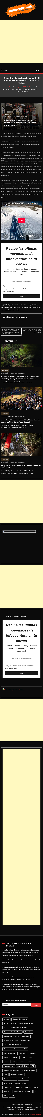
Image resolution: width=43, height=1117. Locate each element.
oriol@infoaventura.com (20, 117)
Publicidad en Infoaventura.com (14, 1107)
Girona (29, 1062)
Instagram (11, 1109)
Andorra (6, 1019)
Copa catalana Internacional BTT (15, 1049)
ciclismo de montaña (11, 1040)
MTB (17, 310)
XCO (12, 1096)
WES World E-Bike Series (22, 1091)
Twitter (36, 1107)
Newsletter (28, 1105)
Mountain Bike (26, 307)
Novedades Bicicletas (11, 1070)
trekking (19, 1087)
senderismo (23, 1079)
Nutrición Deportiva (28, 1070)
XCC (36, 1091)
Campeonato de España (18, 1027)
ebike (30, 1057)
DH (29, 305)
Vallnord (28, 1087)
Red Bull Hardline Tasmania (23, 382)
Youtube (18, 1109)
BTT (7, 305)
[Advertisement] (21, 41)
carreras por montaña (11, 1036)
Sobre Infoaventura (17, 1105)
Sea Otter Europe (10, 1079)
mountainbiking (9, 310)
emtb (13, 1062)
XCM (5, 1096)
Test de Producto (21, 1083)
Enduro (21, 1062)
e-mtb (23, 1057)
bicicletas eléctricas (26, 1023)
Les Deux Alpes (15, 307)
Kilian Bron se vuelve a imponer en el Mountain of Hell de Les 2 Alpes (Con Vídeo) (20, 122)
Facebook (29, 1107)
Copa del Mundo (25, 471)
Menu (5, 70)
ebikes (6, 1062)
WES (36, 1087)
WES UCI (7, 1091)
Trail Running (8, 1087)
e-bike (15, 1057)
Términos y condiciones (21, 1112)
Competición (15, 305)
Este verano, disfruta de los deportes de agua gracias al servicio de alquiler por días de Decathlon (10, 331)
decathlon (22, 1053)
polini (5, 1074)
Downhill (34, 305)
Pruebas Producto (17, 1074)
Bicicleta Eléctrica (10, 1023)
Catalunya (25, 1036)
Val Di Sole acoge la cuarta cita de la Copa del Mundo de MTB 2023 (32, 331)
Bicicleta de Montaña (20, 1019)
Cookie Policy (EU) (29, 1109)
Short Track (8, 1083)
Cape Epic (28, 1032)
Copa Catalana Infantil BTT (13, 1045)
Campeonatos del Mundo (12, 1032)
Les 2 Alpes (5, 307)
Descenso (8, 114)
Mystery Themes (35, 1114)
